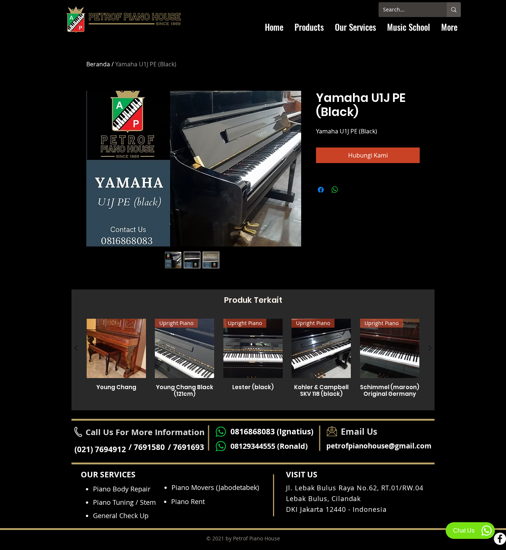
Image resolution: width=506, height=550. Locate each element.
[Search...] (454, 9)
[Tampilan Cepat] (116, 348)
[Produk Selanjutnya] (430, 348)
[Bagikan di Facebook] (320, 189)
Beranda (98, 64)
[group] (253, 361)
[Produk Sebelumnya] (75, 348)
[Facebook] (500, 539)
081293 (242, 446)
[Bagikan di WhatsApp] (334, 189)
